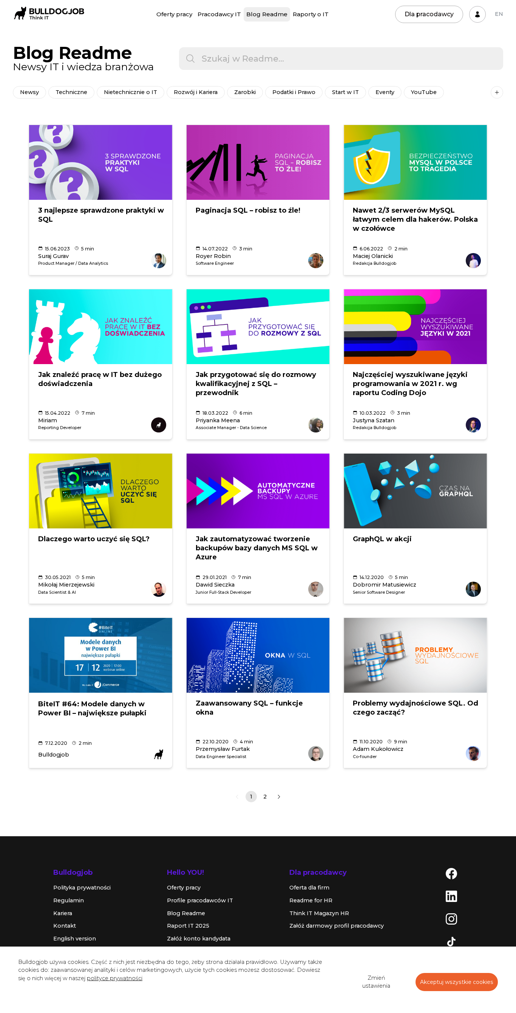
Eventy (384, 92)
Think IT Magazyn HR (319, 913)
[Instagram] (451, 919)
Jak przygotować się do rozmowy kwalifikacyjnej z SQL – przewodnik (256, 384)
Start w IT (345, 92)
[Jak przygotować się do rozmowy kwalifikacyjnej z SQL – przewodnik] (258, 326)
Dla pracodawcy (429, 14)
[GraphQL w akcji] (415, 491)
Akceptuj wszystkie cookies (456, 982)
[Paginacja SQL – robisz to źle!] (258, 162)
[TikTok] (451, 941)
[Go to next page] (279, 797)
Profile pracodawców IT (200, 900)
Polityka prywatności (82, 887)
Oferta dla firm (309, 887)
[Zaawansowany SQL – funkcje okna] (258, 655)
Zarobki (245, 92)
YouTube (424, 92)
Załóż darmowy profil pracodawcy (336, 925)
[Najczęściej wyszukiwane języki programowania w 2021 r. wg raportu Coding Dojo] (415, 326)
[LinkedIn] (451, 896)
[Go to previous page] (237, 797)
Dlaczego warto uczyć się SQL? (94, 539)
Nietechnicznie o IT (130, 92)
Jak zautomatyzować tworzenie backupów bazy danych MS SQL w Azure (257, 548)
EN (499, 14)
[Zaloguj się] (477, 14)
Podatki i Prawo (293, 92)
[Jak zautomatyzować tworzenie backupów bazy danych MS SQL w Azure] (258, 491)
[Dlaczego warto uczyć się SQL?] (100, 491)
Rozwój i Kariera (196, 92)
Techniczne (71, 92)
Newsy (29, 92)
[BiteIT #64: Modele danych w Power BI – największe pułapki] (100, 655)
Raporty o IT (311, 14)
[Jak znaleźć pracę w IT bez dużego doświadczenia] (100, 326)
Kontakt (64, 925)
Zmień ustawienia (376, 982)
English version (74, 938)
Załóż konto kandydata (198, 938)
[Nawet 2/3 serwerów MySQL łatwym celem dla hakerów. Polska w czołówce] (415, 162)
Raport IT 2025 (188, 925)
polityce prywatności (114, 978)
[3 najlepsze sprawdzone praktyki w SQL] (100, 162)
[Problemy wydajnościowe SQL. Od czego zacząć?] (415, 655)
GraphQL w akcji (382, 539)
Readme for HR (310, 900)
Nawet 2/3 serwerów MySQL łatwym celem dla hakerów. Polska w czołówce (415, 219)
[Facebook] (451, 873)
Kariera (62, 913)
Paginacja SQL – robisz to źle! (248, 210)
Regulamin (68, 900)
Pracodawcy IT (219, 14)
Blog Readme (266, 14)
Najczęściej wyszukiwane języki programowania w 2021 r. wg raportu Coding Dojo (410, 384)
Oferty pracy (174, 14)
